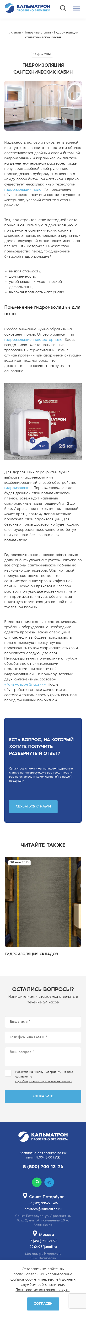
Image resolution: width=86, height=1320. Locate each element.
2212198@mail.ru (43, 1247)
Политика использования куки (43, 1290)
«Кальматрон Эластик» (25, 685)
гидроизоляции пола (23, 190)
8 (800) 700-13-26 (43, 1167)
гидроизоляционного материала (33, 340)
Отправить (43, 1096)
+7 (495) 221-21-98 (43, 1241)
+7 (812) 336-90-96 (43, 1203)
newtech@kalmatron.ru (43, 1209)
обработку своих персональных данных (43, 1081)
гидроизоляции (18, 488)
